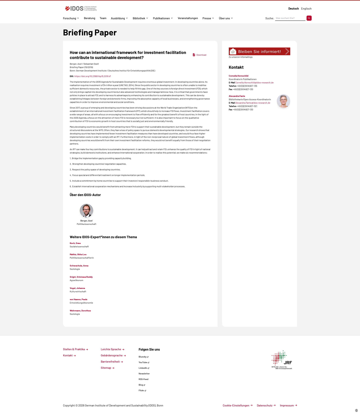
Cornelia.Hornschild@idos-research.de (254, 82)
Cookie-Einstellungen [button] (236, 405)
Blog (141, 384)
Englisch (306, 8)
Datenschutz (264, 405)
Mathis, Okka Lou (78, 254)
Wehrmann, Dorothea (80, 310)
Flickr (142, 390)
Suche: (269, 18)
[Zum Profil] (283, 101)
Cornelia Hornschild (238, 75)
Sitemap (106, 367)
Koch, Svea (75, 243)
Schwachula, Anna (79, 265)
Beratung (89, 18)
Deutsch (293, 8)
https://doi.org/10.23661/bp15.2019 (91, 76)
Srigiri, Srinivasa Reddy (81, 276)
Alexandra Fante (237, 96)
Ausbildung (118, 18)
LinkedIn (143, 368)
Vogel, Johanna (77, 288)
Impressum (287, 405)
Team (103, 18)
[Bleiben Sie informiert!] (259, 51)
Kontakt (68, 355)
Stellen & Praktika (74, 349)
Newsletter (144, 373)
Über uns (224, 18)
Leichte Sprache (111, 349)
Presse (206, 18)
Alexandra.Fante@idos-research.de (252, 102)
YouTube (143, 362)
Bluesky (143, 356)
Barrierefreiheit (110, 361)
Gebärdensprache (112, 355)
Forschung (69, 18)
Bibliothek (139, 18)
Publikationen (161, 18)
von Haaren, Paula (78, 299)
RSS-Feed (143, 379)
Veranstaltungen (188, 18)
